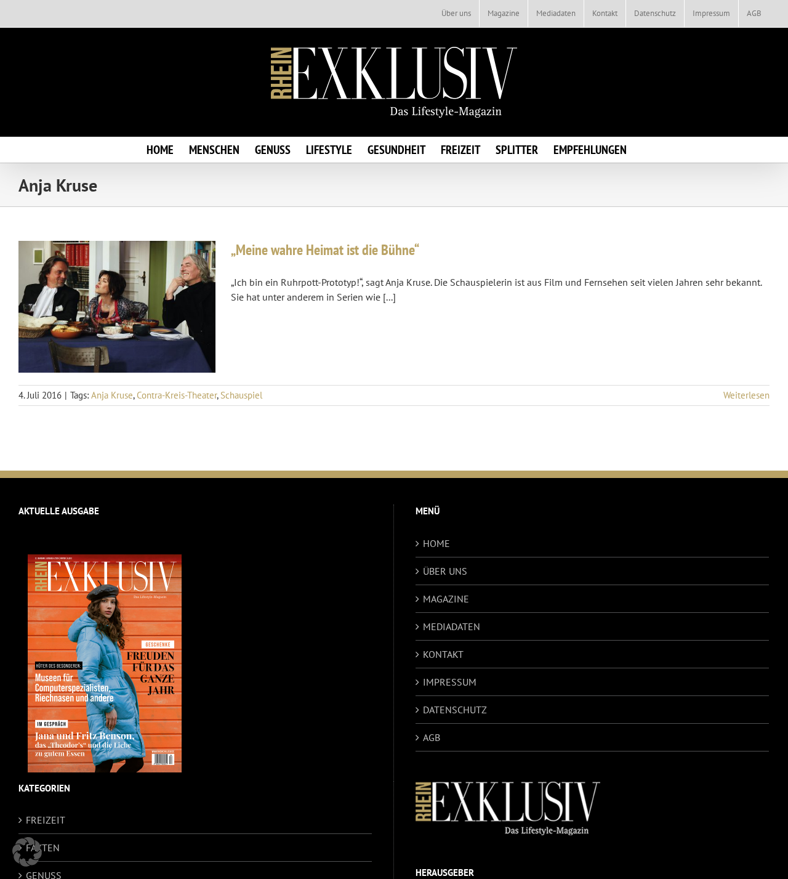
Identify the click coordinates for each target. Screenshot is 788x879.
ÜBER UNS (445, 571)
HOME (436, 543)
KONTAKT (443, 654)
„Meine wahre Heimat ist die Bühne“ (325, 249)
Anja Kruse (112, 395)
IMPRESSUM (449, 682)
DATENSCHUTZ (455, 709)
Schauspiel (241, 395)
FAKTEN (43, 847)
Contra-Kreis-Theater (177, 395)
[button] (27, 852)
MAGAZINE (446, 599)
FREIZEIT (45, 820)
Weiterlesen (746, 395)
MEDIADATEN (451, 626)
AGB (431, 737)
